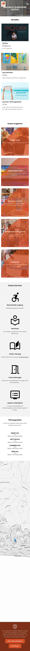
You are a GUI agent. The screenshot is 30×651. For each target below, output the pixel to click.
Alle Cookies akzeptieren (15, 641)
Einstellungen (15, 646)
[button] (15, 540)
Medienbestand (24, 357)
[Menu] (27, 4)
